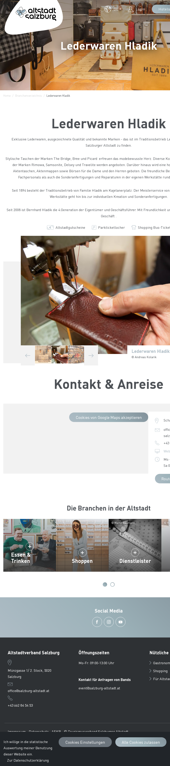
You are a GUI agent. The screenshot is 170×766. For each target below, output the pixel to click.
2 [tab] (112, 584)
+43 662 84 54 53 (20, 705)
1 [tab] (105, 584)
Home (7, 95)
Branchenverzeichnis (28, 95)
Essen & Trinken (21, 557)
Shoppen (82, 560)
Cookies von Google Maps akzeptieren (109, 417)
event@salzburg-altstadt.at (99, 688)
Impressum (17, 731)
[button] (112, 9)
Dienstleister (135, 560)
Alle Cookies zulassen (141, 742)
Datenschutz (38, 731)
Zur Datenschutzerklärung (28, 760)
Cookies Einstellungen (85, 742)
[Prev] (28, 355)
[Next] (91, 355)
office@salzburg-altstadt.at (28, 690)
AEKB (56, 731)
